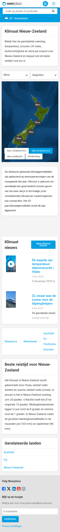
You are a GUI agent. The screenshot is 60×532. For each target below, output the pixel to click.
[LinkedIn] (14, 489)
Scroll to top (54, 526)
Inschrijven (10, 519)
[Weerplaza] (12, 4)
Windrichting (34, 156)
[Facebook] (4, 489)
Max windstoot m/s (41, 150)
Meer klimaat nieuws (43, 244)
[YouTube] (18, 489)
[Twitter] (9, 489)
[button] (27, 145)
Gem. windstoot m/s (16, 150)
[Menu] (53, 3)
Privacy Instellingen (12, 526)
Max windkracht (14, 156)
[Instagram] (23, 489)
